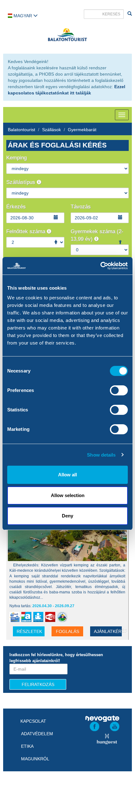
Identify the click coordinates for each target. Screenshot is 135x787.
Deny (67, 515)
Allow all (67, 474)
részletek (29, 631)
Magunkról (35, 758)
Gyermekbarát (82, 129)
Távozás (81, 207)
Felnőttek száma (26, 231)
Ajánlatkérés (108, 631)
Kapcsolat (33, 721)
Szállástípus (21, 182)
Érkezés (16, 207)
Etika (27, 746)
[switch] (119, 390)
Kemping (16, 158)
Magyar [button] (22, 15)
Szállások (51, 129)
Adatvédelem (37, 733)
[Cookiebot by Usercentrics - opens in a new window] (100, 266)
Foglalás (67, 631)
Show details (101, 455)
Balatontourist (21, 129)
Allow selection (67, 495)
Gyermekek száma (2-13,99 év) (97, 235)
